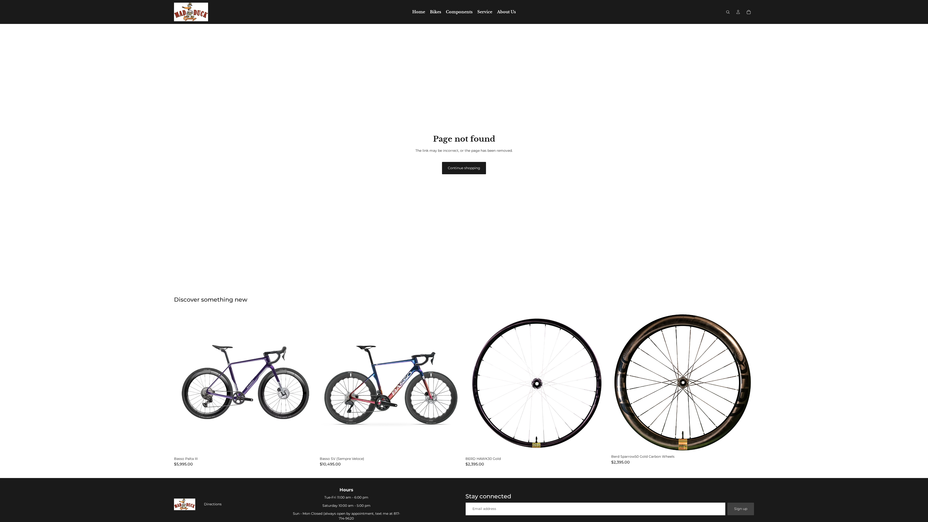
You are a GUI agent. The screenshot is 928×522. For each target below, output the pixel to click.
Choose (313, 447)
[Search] (728, 12)
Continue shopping (464, 168)
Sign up (740, 509)
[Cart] (748, 12)
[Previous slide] (181, 383)
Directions (213, 504)
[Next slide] (309, 383)
